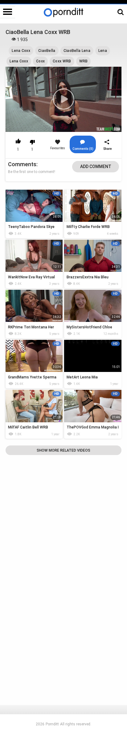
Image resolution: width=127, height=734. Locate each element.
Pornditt (52, 724)
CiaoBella (46, 51)
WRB (83, 61)
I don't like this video (32, 142)
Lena (102, 51)
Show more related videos (63, 450)
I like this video (18, 142)
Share (107, 148)
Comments (22, 164)
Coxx (40, 61)
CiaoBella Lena (76, 51)
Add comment (95, 166)
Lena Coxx (21, 51)
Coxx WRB (62, 61)
